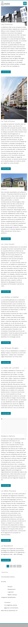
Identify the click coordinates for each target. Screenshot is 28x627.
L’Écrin (4, 189)
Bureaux (10, 586)
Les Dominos (7, 24)
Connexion (7, 602)
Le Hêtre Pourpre (8, 491)
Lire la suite (5, 72)
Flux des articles (10, 605)
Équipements (11, 589)
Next (19, 566)
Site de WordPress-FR (10, 610)
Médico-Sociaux (12, 594)
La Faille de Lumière (10, 368)
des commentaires (11, 608)
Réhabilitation (12, 597)
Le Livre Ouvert (7, 244)
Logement (11, 592)
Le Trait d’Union (8, 121)
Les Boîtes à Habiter (10, 297)
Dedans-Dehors (8, 436)
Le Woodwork (7, 546)
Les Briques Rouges (9, 348)
